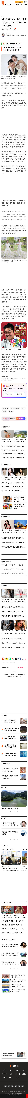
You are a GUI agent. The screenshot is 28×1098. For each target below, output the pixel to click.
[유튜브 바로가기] (12, 1086)
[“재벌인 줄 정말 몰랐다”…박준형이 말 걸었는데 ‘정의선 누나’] (23, 963)
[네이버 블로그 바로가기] (22, 1086)
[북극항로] (23, 833)
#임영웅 (4, 411)
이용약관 (7, 1091)
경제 (17, 1070)
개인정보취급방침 (13, 1091)
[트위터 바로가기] (9, 1086)
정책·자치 (4, 1074)
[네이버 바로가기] (19, 1086)
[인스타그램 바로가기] (15, 1086)
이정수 (7, 34)
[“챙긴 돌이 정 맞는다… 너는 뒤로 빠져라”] (23, 824)
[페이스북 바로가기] (5, 1086)
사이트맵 (20, 1091)
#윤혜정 (11, 411)
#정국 (23, 408)
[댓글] (14, 29)
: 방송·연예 (6, 903)
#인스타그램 (5, 408)
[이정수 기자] (3, 35)
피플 (4, 1078)
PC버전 (24, 1091)
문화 (2, 16)
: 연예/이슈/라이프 (7, 939)
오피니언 (3, 818)
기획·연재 (3, 846)
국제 (24, 1070)
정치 (4, 1070)
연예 (17, 1078)
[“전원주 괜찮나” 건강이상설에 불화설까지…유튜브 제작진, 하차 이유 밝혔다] (23, 954)
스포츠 (10, 1078)
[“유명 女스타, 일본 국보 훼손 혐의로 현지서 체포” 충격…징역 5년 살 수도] (23, 945)
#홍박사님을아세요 (15, 408)
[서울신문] (6, 3)
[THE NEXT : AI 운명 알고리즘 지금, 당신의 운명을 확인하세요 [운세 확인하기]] (14, 418)
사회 (11, 1070)
